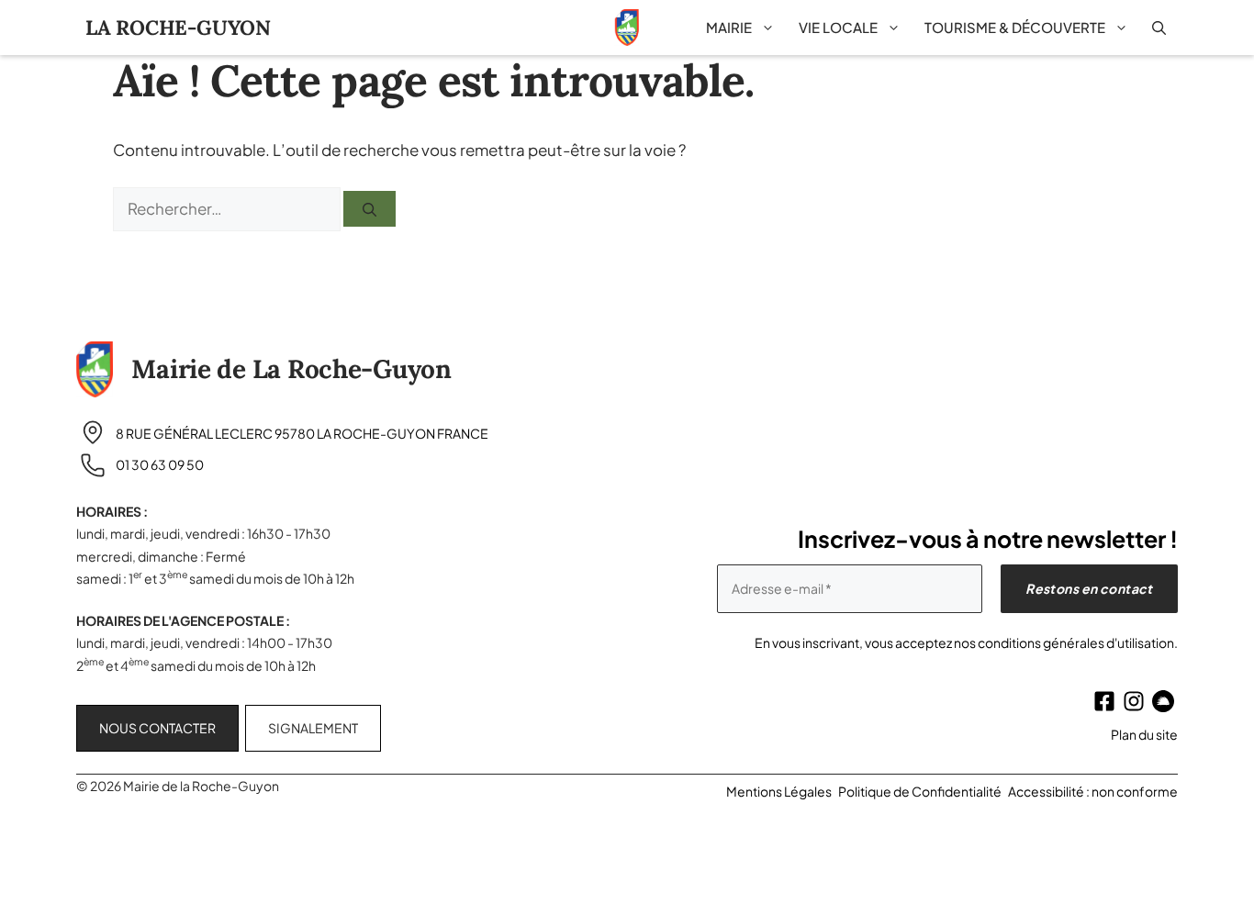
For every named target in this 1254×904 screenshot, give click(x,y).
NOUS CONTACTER (157, 728)
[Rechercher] (369, 208)
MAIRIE (729, 27)
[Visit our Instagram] (1133, 701)
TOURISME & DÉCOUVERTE (1014, 27)
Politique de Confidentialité (920, 791)
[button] (1159, 27)
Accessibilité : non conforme (1093, 791)
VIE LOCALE (838, 27)
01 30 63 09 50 (160, 464)
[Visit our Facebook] (1104, 701)
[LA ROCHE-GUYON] (627, 27)
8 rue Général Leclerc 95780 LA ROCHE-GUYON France (302, 433)
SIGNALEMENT (313, 728)
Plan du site (1144, 734)
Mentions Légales (779, 791)
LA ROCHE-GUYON (178, 27)
